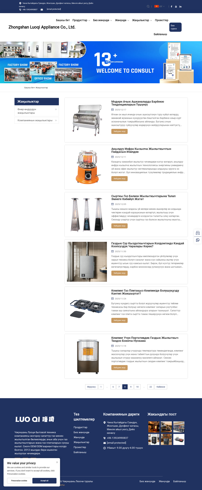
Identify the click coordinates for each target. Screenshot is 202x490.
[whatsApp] (197, 240)
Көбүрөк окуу (119, 131)
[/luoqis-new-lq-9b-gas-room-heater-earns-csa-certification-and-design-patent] (153, 426)
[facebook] (171, 6)
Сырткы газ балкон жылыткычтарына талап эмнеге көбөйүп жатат (143, 197)
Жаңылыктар (140, 20)
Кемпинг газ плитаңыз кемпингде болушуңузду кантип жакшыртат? (145, 292)
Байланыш (160, 34)
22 (151, 387)
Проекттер (161, 20)
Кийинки (161, 387)
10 (137, 387)
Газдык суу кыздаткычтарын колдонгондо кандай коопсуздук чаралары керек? (147, 245)
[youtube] (176, 6)
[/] (35, 419)
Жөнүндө (120, 20)
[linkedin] (180, 6)
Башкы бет (63, 20)
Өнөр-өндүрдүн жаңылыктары (27, 111)
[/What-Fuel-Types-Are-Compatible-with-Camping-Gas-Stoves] (178, 439)
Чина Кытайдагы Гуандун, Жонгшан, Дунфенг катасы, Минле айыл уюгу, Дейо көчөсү (56, 5)
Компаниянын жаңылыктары (35, 120)
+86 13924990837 (29, 9)
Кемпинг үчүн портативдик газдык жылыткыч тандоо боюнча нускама (144, 339)
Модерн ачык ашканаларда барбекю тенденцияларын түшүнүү (137, 103)
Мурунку (91, 387)
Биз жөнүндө (101, 20)
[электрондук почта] (197, 233)
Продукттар (79, 20)
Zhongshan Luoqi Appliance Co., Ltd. (26, 27)
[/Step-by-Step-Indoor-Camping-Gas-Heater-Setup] (166, 439)
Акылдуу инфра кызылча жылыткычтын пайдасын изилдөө (141, 150)
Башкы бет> (30, 88)
